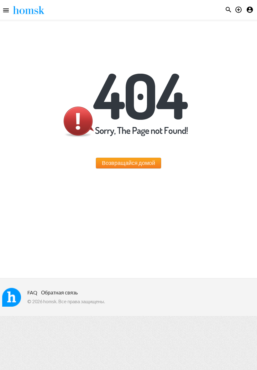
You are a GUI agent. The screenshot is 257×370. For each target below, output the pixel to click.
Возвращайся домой (128, 162)
